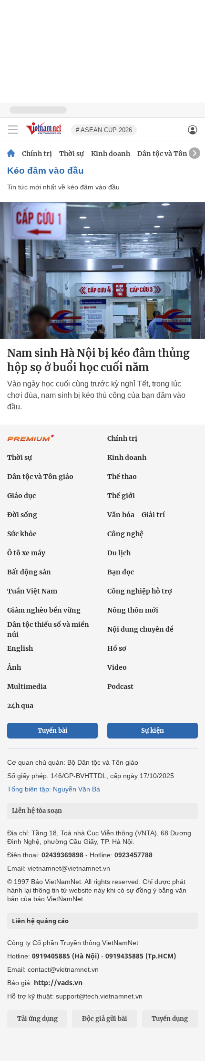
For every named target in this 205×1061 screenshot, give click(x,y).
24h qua (20, 705)
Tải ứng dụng (37, 1019)
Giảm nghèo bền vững (44, 610)
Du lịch (119, 553)
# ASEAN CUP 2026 (104, 130)
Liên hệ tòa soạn (37, 811)
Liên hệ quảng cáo (40, 920)
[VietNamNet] (11, 153)
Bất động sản (29, 572)
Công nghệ (125, 534)
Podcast (120, 686)
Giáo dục (21, 495)
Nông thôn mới (132, 610)
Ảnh (14, 667)
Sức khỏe (22, 534)
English (20, 648)
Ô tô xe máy (26, 553)
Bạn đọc (120, 572)
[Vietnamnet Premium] (31, 442)
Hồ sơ (116, 648)
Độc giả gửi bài (104, 1019)
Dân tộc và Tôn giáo (170, 153)
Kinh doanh (110, 153)
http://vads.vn (58, 982)
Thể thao (122, 476)
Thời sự (71, 153)
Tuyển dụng (170, 1019)
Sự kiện (152, 731)
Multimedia (27, 686)
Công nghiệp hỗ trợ (139, 591)
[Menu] (13, 129)
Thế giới (121, 495)
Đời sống (22, 514)
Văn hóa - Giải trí (136, 514)
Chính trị (37, 153)
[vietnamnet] (44, 135)
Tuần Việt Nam (32, 591)
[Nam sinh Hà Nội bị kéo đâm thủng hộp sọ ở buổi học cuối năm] (102, 270)
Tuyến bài (53, 731)
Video (117, 667)
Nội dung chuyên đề (140, 629)
